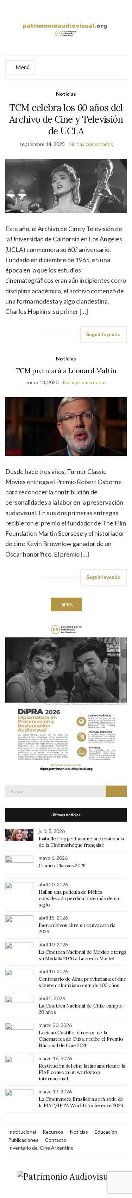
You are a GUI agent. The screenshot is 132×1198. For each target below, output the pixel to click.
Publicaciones (23, 1140)
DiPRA (66, 604)
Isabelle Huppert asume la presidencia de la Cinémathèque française (81, 841)
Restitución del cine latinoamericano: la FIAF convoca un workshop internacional (82, 1072)
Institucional (22, 1132)
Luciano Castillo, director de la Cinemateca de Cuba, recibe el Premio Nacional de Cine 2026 (81, 1039)
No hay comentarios (91, 144)
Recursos (53, 1132)
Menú (22, 67)
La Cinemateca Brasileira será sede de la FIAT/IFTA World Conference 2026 (81, 1102)
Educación (106, 1132)
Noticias (66, 94)
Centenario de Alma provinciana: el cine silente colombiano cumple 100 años (82, 982)
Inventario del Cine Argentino (41, 1148)
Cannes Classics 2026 (62, 865)
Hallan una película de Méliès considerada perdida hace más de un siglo (79, 898)
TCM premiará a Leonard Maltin (66, 370)
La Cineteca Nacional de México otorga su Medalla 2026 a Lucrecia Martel (82, 955)
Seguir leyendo (103, 334)
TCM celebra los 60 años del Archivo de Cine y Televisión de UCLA (66, 119)
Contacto (55, 1140)
